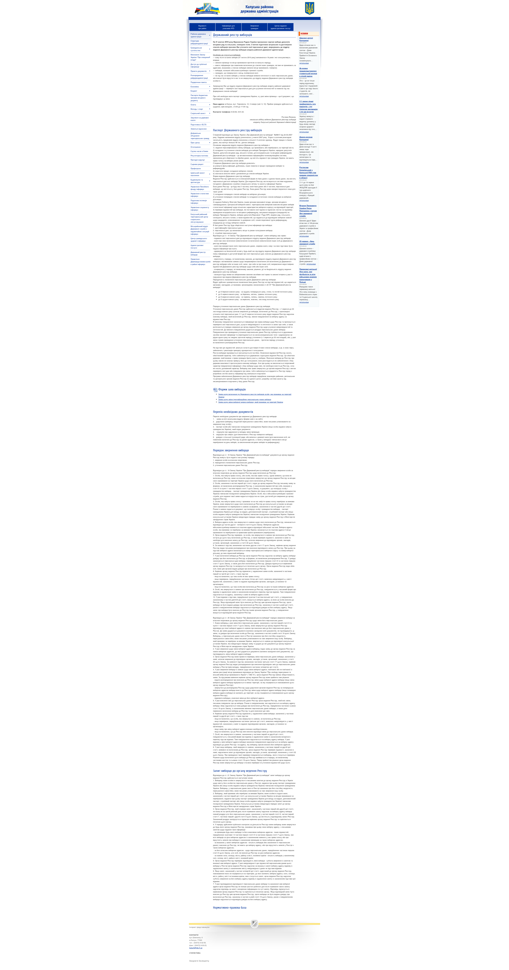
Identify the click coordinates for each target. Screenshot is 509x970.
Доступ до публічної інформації (199, 65)
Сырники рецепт (197, 164)
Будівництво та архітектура (197, 181)
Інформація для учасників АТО (228, 27)
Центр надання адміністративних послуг (281, 27)
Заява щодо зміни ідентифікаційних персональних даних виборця (244, 399)
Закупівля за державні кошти (200, 119)
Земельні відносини (199, 128)
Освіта (193, 104)
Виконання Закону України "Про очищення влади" (200, 57)
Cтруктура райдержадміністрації (199, 42)
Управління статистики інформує (200, 194)
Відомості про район (202, 27)
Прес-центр (195, 142)
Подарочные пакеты (199, 82)
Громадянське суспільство (196, 49)
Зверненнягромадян (254, 27)
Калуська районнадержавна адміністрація (259, 9)
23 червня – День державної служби (307, 242)
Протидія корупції (198, 160)
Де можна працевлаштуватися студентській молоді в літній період (308, 72)
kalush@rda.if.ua (195, 948)
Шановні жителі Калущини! (306, 39)
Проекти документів (199, 71)
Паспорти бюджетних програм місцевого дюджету (199, 98)
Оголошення (196, 147)
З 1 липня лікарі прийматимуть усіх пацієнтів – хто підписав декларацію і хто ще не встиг (308, 106)
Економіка (195, 86)
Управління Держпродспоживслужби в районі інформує (200, 261)
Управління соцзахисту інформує (200, 208)
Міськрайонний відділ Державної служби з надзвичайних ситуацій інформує (200, 230)
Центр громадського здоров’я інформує (199, 239)
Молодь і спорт (197, 109)
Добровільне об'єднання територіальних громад (200, 136)
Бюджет (194, 91)
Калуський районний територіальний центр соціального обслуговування (199, 218)
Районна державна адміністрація (198, 35)
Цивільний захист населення (198, 174)
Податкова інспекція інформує (199, 201)
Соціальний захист (198, 113)
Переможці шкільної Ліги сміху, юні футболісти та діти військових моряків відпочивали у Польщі (308, 275)
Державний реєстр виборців (198, 253)
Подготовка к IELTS (198, 124)
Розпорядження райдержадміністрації (199, 76)
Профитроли (196, 168)
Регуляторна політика (199, 155)
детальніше (304, 63)
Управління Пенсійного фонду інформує (200, 187)
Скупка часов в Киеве (199, 151)
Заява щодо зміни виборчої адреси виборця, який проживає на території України (250, 402)
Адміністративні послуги (197, 246)
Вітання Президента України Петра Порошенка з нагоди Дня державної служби (308, 210)
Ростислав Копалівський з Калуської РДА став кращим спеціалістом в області (308, 172)
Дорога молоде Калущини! (305, 138)
